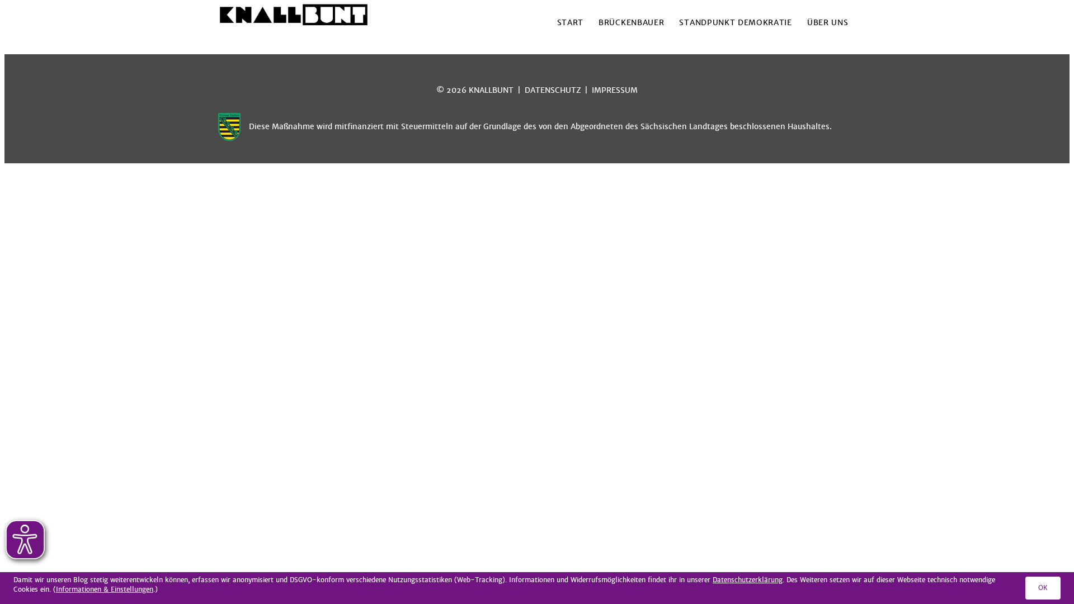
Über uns (827, 22)
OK (1043, 588)
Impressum (615, 90)
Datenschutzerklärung (748, 580)
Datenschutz (553, 90)
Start (570, 22)
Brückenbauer (631, 22)
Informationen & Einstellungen (104, 589)
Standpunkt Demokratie (735, 22)
